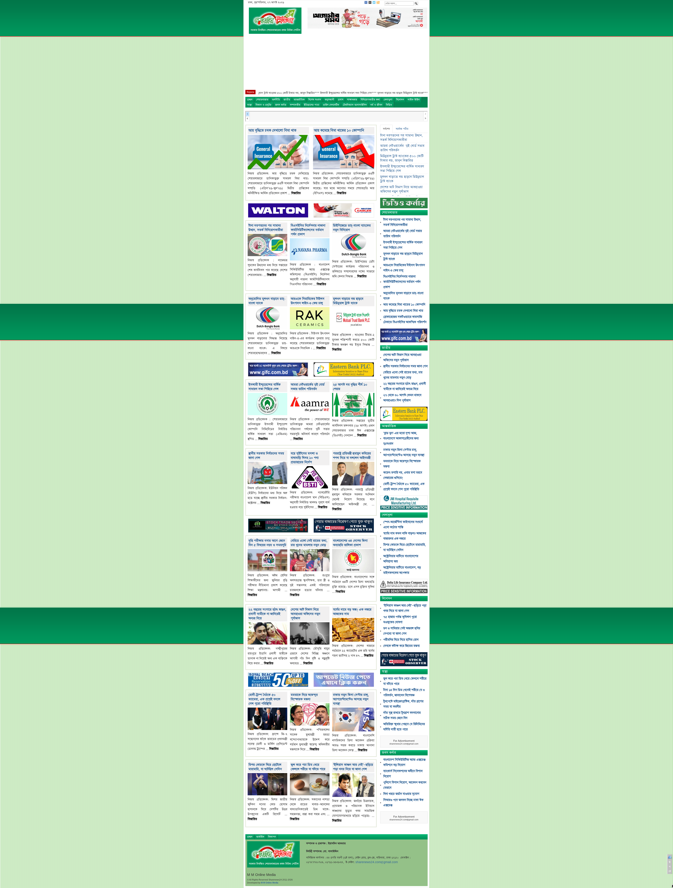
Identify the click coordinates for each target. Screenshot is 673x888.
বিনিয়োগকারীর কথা (370, 99)
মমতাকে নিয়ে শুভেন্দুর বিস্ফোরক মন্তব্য (304, 697)
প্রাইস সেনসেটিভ (331, 105)
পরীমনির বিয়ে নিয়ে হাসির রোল (401, 640)
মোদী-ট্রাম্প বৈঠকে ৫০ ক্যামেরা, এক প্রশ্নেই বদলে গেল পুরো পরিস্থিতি (264, 699)
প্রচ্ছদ (250, 99)
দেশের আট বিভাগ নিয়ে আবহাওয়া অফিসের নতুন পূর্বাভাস (305, 613)
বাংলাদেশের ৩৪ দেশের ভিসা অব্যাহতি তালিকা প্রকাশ (350, 543)
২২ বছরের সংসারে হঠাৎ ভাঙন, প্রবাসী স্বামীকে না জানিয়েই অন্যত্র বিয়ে (267, 613)
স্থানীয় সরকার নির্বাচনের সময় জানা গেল (405, 366)
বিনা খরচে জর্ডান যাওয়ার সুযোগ (401, 794)
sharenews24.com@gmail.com (376, 862)
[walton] (278, 210)
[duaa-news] (344, 680)
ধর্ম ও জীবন (376, 105)
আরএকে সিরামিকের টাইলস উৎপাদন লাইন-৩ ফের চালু (307, 301)
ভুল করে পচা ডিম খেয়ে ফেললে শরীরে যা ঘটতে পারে (308, 767)
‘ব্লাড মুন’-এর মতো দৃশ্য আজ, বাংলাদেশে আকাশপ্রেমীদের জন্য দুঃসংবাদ (401, 438)
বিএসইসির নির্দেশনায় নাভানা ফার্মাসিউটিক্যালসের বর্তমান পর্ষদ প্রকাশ (308, 229)
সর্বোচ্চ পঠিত (402, 129)
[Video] (404, 204)
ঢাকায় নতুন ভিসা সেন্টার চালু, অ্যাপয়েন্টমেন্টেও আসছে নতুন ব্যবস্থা (351, 699)
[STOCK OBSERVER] (403, 659)
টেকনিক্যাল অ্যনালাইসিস (355, 105)
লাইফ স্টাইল (414, 99)
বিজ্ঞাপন (272, 837)
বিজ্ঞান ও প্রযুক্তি (263, 105)
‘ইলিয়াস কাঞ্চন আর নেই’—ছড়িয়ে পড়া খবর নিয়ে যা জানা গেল (353, 767)
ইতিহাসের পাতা (311, 105)
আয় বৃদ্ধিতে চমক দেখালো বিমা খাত (272, 130)
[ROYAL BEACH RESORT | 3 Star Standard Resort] (278, 680)
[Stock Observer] (344, 526)
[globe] (278, 370)
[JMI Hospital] (403, 503)
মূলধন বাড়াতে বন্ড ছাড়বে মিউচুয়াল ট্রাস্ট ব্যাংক (348, 301)
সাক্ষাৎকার (352, 99)
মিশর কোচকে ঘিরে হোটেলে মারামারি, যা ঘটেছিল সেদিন (265, 767)
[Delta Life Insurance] (403, 586)
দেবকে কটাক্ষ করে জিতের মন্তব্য (401, 646)
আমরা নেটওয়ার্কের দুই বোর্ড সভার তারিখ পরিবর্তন (308, 386)
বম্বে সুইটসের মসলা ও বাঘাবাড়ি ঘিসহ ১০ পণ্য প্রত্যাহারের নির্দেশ (305, 457)
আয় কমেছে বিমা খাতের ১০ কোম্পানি (339, 130)
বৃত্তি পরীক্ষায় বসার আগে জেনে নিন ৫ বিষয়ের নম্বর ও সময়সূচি (267, 543)
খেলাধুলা (388, 99)
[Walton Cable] (344, 210)
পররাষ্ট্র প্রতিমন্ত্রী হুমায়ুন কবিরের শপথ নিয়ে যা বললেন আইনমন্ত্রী (352, 455)
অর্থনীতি (276, 99)
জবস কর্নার (280, 105)
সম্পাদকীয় (295, 105)
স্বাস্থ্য (249, 105)
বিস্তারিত (296, 193)
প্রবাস (340, 99)
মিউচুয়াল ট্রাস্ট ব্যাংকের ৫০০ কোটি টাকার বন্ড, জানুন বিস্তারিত (402, 158)
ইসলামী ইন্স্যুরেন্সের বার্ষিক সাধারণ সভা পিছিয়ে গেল (265, 386)
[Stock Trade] (278, 526)
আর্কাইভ (260, 837)
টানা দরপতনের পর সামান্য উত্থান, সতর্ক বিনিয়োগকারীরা (266, 227)
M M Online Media (269, 883)
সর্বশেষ (386, 129)
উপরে (670, 866)
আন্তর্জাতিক (299, 99)
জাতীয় (287, 99)
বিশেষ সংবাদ (314, 99)
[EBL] (344, 370)
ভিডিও (389, 105)
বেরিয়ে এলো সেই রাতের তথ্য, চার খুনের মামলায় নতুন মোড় (309, 543)
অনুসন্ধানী (329, 99)
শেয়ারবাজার (262, 99)
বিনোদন (400, 99)
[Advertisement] (336, 63)
